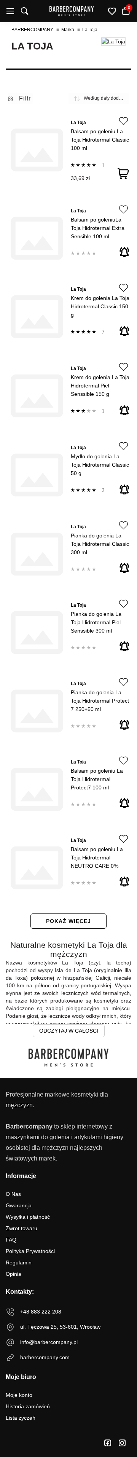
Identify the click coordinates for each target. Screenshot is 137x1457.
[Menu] (10, 11)
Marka (67, 29)
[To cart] (123, 173)
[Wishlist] (123, 121)
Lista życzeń (20, 1418)
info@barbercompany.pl (49, 1342)
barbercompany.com (45, 1357)
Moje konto (19, 1395)
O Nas (13, 1194)
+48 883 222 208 (40, 1312)
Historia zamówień (28, 1406)
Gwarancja (19, 1205)
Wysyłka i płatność (28, 1217)
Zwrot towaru (21, 1228)
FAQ (11, 1240)
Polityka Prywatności (30, 1251)
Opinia (13, 1274)
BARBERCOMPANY (32, 29)
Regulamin (19, 1262)
